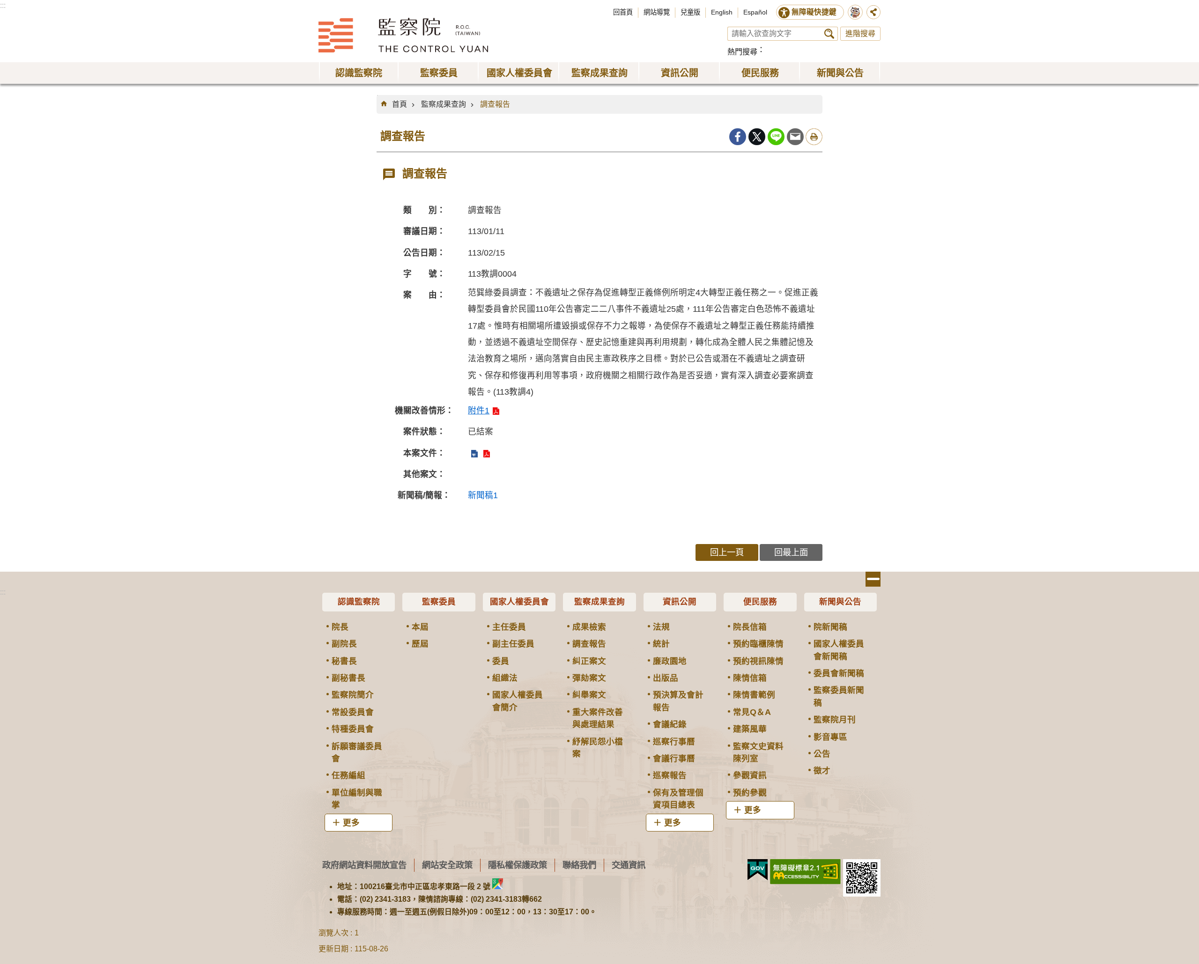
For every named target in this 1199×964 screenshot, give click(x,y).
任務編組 (348, 775)
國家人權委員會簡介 (517, 701)
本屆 (420, 627)
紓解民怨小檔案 (597, 747)
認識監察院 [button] (358, 73)
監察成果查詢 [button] (599, 73)
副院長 (344, 643)
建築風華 (750, 729)
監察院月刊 (835, 719)
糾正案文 (589, 661)
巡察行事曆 (674, 741)
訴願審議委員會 (357, 752)
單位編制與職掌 (357, 798)
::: (3, 5)
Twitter (756, 136)
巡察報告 (670, 775)
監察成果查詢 (443, 104)
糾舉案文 (589, 694)
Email (795, 136)
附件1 (478, 410)
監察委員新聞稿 (839, 696)
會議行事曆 (674, 758)
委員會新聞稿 (839, 673)
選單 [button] (873, 579)
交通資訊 (628, 865)
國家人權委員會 (519, 601)
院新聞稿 (830, 627)
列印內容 (814, 136)
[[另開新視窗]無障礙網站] (805, 871)
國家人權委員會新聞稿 (839, 650)
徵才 (822, 770)
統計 (661, 643)
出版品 (665, 678)
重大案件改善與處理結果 (597, 718)
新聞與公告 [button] (840, 73)
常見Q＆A (752, 712)
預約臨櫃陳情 (758, 643)
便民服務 (760, 601)
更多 (351, 822)
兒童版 (690, 12)
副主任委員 (513, 643)
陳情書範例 (754, 694)
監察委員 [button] (439, 73)
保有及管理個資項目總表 (678, 798)
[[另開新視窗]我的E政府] (758, 870)
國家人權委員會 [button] (519, 73)
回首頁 (623, 12)
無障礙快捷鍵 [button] (814, 12)
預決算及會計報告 (678, 701)
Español (755, 12)
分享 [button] (873, 12)
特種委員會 (353, 729)
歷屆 (420, 643)
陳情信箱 (750, 678)
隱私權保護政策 (517, 865)
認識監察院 (359, 601)
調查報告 (495, 104)
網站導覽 (657, 12)
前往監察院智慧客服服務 (855, 12)
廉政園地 (670, 661)
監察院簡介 (353, 694)
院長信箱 (750, 627)
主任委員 (509, 627)
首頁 (399, 104)
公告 (822, 753)
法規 (661, 627)
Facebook (737, 136)
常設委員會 (353, 712)
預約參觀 (750, 792)
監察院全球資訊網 (403, 35)
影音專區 (830, 737)
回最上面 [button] (791, 552)
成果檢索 (589, 627)
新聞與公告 (840, 601)
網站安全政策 (447, 865)
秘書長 (344, 661)
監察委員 (439, 601)
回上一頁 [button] (727, 552)
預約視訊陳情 (758, 661)
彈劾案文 (589, 678)
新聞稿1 (483, 495)
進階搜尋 (860, 33)
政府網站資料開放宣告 (364, 865)
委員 (500, 661)
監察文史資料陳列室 (758, 752)
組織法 (505, 678)
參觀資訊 (750, 775)
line (776, 136)
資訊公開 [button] (679, 73)
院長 (340, 627)
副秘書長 (348, 678)
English (722, 12)
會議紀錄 (670, 724)
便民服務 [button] (760, 73)
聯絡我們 (579, 865)
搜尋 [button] (829, 34)
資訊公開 (679, 601)
